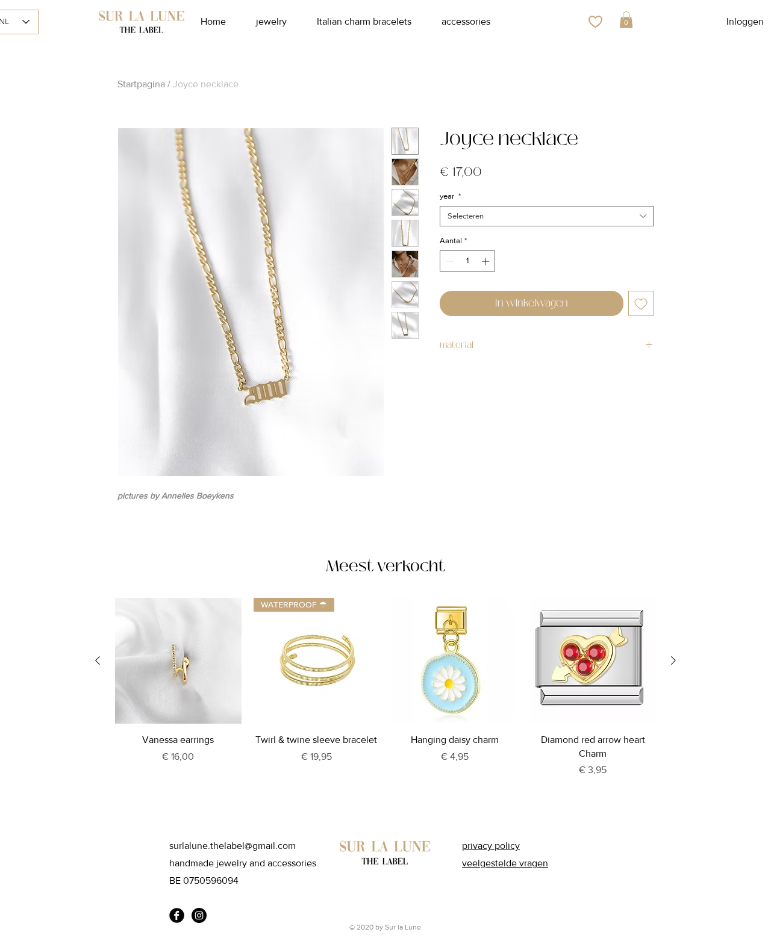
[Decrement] (449, 261)
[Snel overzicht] (178, 661)
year (450, 195)
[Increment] (486, 261)
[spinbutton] (467, 261)
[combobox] (547, 216)
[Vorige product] (97, 660)
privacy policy (491, 845)
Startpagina (141, 84)
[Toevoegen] (641, 303)
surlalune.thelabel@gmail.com (232, 845)
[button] (626, 19)
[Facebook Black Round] (176, 915)
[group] (385, 703)
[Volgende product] (673, 660)
